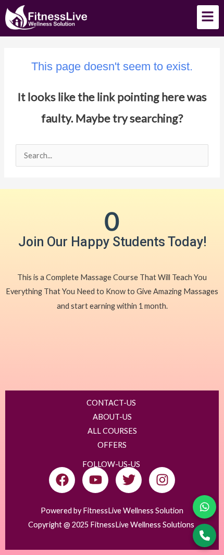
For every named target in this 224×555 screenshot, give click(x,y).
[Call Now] (204, 535)
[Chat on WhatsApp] (204, 507)
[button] (208, 17)
